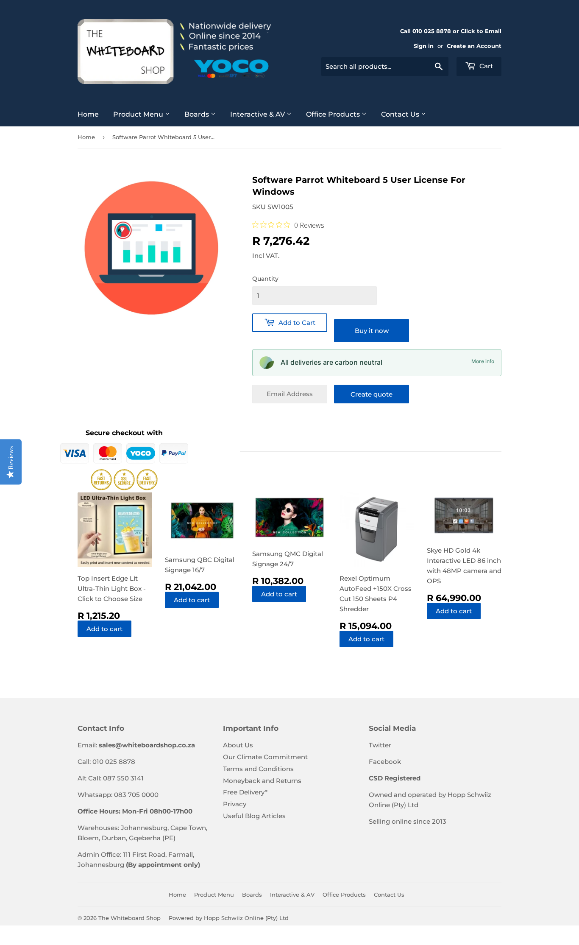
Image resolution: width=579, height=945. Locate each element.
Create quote (371, 394)
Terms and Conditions (258, 769)
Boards (197, 114)
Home (88, 114)
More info (482, 361)
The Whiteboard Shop (129, 917)
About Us (238, 745)
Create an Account (474, 46)
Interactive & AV (258, 114)
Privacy (234, 804)
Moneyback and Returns (262, 781)
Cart (485, 66)
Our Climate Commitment (265, 757)
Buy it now (372, 331)
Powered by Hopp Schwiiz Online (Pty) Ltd (229, 917)
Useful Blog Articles (254, 816)
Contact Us (401, 114)
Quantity (265, 278)
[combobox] (384, 66)
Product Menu (139, 114)
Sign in (424, 46)
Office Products (334, 114)
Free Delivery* (245, 792)
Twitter (380, 745)
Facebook (385, 762)
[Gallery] (151, 248)
